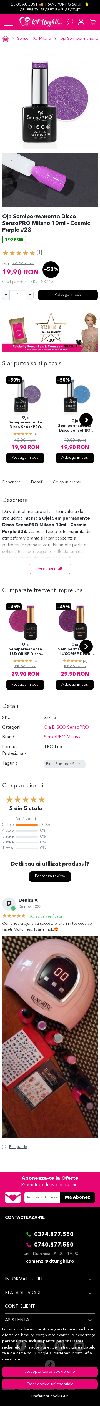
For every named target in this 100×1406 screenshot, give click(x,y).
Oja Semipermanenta (79, 39)
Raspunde (18, 1147)
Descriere (11, 482)
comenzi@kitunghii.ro (50, 1261)
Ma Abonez (77, 1197)
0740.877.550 (54, 1245)
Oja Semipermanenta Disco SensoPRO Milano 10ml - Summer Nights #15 (25, 423)
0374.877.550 (54, 1234)
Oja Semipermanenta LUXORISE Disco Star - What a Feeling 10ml (74, 650)
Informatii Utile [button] (24, 1279)
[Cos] (92, 22)
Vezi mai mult (50, 569)
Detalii (37, 482)
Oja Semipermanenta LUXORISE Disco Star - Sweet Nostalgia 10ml (25, 650)
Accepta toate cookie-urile (50, 1372)
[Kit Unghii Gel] (40, 22)
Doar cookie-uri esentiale (50, 1384)
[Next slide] (86, 420)
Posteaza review (50, 876)
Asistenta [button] (17, 1320)
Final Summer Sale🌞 (65, 764)
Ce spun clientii (67, 482)
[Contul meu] (81, 22)
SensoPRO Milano (34, 39)
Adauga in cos (68, 295)
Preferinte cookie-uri (50, 1396)
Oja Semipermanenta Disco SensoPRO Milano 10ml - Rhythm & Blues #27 (74, 426)
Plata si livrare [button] (23, 1293)
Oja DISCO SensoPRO (66, 727)
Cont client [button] (20, 1306)
